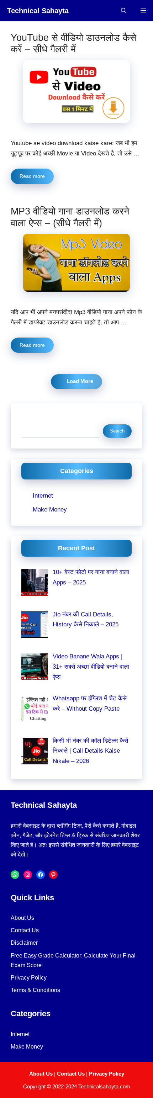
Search (30, 418)
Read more (32, 176)
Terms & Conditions (35, 990)
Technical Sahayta (38, 11)
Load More (80, 381)
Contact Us (25, 930)
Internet (43, 495)
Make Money (50, 509)
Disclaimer (24, 943)
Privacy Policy (29, 978)
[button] (123, 11)
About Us (22, 918)
